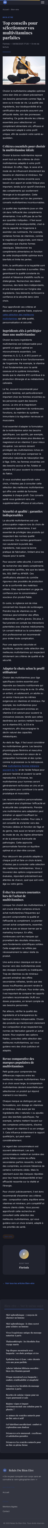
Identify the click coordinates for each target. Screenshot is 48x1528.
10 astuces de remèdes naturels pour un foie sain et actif (23, 1417)
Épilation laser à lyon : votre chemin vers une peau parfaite (23, 1360)
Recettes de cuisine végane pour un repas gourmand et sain (22, 1396)
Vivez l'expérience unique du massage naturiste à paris (23, 1334)
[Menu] (42, 2)
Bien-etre (15, 9)
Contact (6, 1511)
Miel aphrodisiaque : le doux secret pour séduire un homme (22, 1325)
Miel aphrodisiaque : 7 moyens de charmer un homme (21, 1316)
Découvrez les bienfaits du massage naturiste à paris (22, 1387)
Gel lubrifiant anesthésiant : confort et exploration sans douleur (23, 1426)
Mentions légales (10, 1506)
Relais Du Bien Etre (21, 1470)
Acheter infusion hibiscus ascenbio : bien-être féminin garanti (22, 1369)
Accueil (6, 9)
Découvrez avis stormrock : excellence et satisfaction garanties (24, 1434)
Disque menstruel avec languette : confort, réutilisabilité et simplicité (22, 1378)
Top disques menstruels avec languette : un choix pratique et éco (22, 1352)
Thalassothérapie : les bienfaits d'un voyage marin (23, 1343)
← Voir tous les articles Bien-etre (18, 1283)
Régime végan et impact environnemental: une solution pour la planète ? (24, 1406)
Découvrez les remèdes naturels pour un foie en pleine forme (23, 1443)
